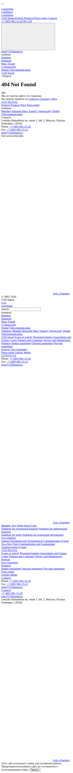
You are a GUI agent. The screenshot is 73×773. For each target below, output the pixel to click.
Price (23, 105)
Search (5, 309)
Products (15, 105)
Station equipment (21, 343)
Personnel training (42, 337)
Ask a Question (61, 293)
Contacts (6, 577)
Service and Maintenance (57, 340)
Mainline (6, 111)
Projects (5, 105)
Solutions (6, 331)
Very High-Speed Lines (24, 525)
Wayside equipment (54, 568)
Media (27, 352)
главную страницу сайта (43, 99)
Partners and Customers (30, 340)
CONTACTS (8, 355)
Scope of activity (23, 337)
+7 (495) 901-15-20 (12, 21)
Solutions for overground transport (19, 528)
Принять (35, 770)
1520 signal (7, 337)
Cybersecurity (43, 111)
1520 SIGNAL (9, 102)
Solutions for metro (11, 534)
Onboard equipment (42, 343)
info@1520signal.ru (12, 51)
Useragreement (6, 304)
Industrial (17, 111)
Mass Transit (29, 111)
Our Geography (19, 349)
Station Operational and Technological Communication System (35, 541)
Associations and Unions (53, 553)
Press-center (33, 105)
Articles (19, 352)
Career (13, 340)
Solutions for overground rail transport (43, 534)
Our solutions (8, 538)
